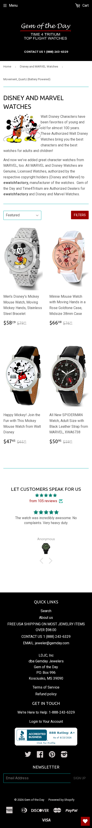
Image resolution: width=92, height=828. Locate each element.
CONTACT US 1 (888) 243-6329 (46, 636)
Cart (85, 5)
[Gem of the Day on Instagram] (64, 756)
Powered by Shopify (61, 799)
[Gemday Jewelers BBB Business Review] (46, 744)
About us (46, 617)
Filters (80, 215)
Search (46, 611)
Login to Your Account (46, 721)
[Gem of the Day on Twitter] (28, 756)
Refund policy (46, 694)
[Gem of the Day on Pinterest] (52, 756)
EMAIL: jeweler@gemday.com (46, 643)
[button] (43, 561)
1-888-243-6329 (62, 712)
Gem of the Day (34, 799)
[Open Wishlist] (85, 821)
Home (7, 66)
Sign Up (79, 778)
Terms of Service (46, 687)
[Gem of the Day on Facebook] (40, 756)
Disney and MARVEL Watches (39, 66)
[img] (46, 495)
